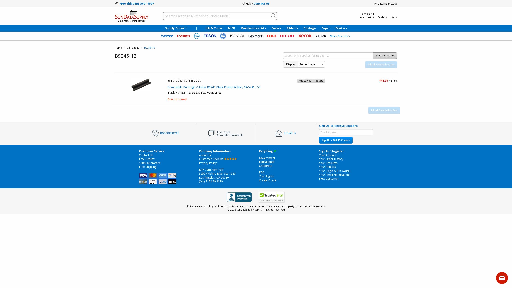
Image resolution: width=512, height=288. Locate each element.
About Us (205, 155)
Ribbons (292, 28)
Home (118, 47)
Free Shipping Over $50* (137, 3)
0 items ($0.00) (387, 3)
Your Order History (331, 159)
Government (267, 158)
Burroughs (133, 47)
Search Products (385, 55)
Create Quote (268, 180)
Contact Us (262, 3)
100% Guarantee (150, 163)
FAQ (262, 172)
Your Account (327, 155)
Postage (310, 28)
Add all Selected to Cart (381, 64)
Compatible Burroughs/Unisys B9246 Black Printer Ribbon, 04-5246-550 (214, 87)
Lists (394, 17)
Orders (382, 17)
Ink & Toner (214, 28)
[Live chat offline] (502, 278)
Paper (325, 28)
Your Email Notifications (334, 175)
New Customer (329, 178)
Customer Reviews (211, 159)
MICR (231, 28)
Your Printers (327, 167)
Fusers (276, 28)
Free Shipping (147, 167)
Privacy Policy (208, 163)
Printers (341, 28)
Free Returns (147, 159)
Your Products (328, 163)
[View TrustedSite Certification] (271, 197)
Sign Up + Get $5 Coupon (336, 140)
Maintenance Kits (253, 28)
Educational (266, 162)
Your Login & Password (334, 171)
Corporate (265, 166)
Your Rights (266, 176)
